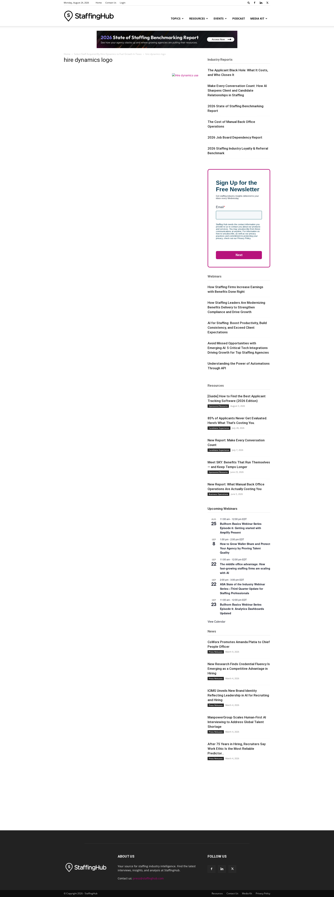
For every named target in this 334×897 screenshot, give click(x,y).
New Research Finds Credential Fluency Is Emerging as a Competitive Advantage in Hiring (239, 668)
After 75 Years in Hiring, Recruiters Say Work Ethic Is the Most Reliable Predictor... (237, 748)
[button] (249, 2)
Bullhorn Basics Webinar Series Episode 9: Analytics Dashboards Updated (242, 609)
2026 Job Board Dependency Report (235, 137)
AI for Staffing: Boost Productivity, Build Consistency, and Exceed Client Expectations (237, 327)
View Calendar (216, 621)
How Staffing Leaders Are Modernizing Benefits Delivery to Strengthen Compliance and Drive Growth (236, 307)
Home (99, 2)
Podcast (238, 18)
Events (219, 18)
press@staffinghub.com (148, 878)
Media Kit (257, 18)
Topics (176, 18)
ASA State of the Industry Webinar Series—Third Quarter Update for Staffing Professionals (242, 588)
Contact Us (110, 2)
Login (122, 2)
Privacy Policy (263, 893)
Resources (197, 18)
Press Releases (216, 651)
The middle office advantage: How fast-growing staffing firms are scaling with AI (245, 568)
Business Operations (218, 494)
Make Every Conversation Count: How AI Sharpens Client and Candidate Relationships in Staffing (237, 90)
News (212, 631)
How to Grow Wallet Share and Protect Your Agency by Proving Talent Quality (245, 548)
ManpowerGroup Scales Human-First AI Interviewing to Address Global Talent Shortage (237, 721)
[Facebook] (254, 2)
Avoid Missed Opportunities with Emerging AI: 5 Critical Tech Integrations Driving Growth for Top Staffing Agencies (238, 347)
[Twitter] (267, 2)
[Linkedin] (261, 2)
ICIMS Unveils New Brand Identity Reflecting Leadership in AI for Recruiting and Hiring (238, 695)
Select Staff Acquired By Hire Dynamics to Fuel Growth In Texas (108, 54)
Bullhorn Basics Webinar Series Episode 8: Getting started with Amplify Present (241, 528)
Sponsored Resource (218, 406)
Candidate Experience (219, 428)
